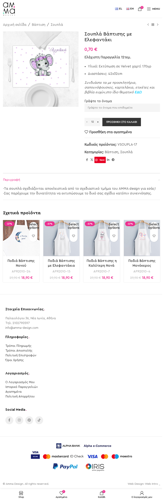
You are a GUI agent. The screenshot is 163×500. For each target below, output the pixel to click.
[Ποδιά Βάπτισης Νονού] (21, 238)
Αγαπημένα (13, 391)
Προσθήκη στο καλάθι (121, 122)
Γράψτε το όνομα (98, 101)
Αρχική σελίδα (14, 24)
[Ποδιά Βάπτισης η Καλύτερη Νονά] (101, 238)
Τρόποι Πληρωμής (18, 345)
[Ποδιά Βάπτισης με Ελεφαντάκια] (61, 238)
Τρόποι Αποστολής (18, 350)
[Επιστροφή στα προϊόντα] (152, 24)
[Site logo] (9, 8)
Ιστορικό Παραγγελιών (21, 387)
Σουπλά (57, 24)
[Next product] (157, 24)
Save (102, 159)
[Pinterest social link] (29, 420)
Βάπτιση (38, 24)
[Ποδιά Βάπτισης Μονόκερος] (142, 238)
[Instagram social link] (19, 420)
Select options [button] (33, 226)
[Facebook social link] (86, 160)
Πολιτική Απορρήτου (20, 396)
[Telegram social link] (113, 160)
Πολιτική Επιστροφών (20, 355)
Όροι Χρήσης (14, 360)
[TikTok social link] (39, 420)
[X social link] (91, 160)
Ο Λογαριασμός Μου (20, 382)
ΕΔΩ (138, 92)
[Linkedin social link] (108, 160)
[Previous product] (148, 24)
